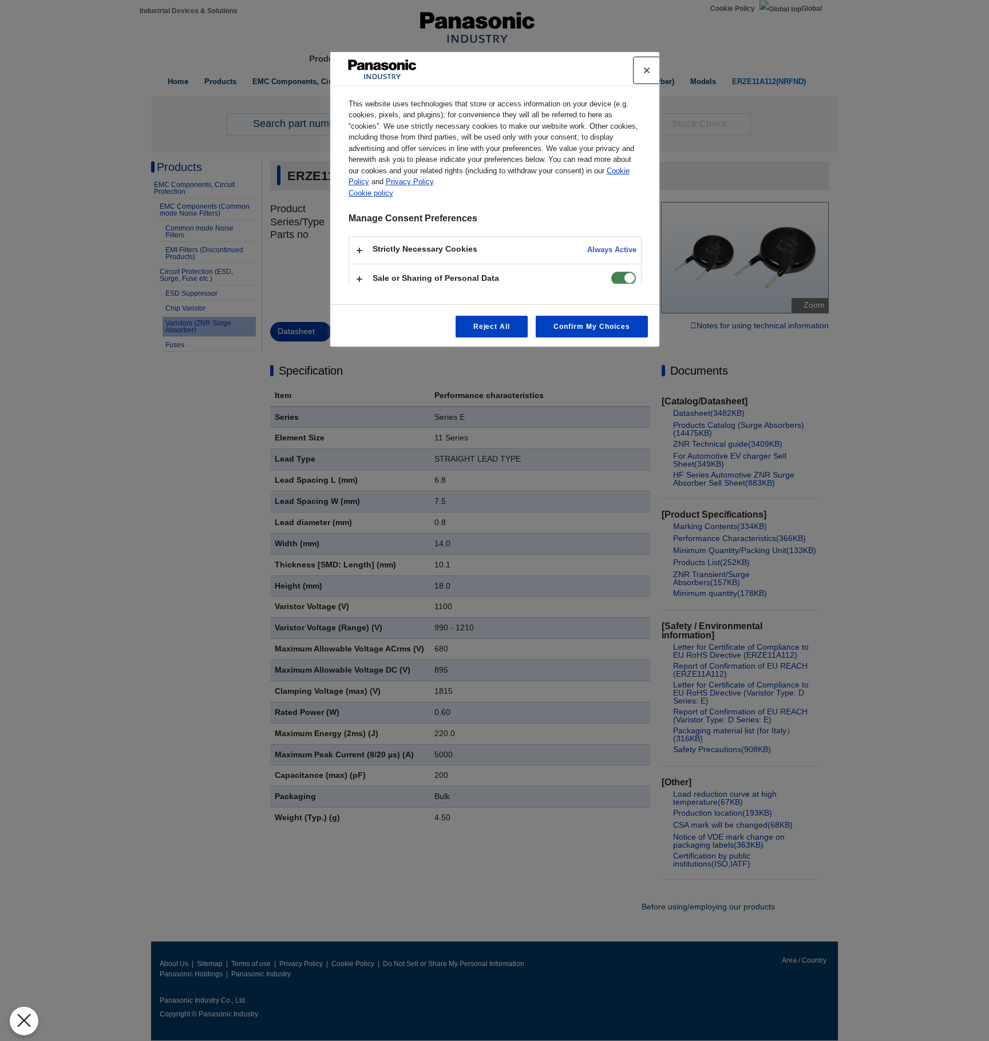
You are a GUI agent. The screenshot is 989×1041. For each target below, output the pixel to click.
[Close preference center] (646, 70)
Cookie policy (371, 193)
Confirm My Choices (591, 327)
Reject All (492, 327)
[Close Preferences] (24, 1021)
